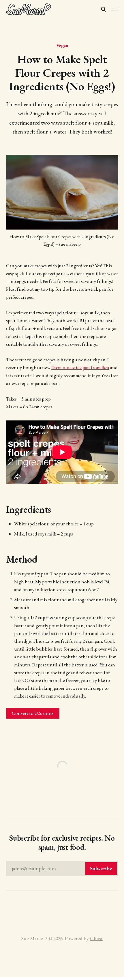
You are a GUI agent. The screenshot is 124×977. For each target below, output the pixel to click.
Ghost (96, 938)
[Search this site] (103, 9)
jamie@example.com (62, 868)
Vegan (62, 45)
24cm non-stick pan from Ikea (80, 367)
